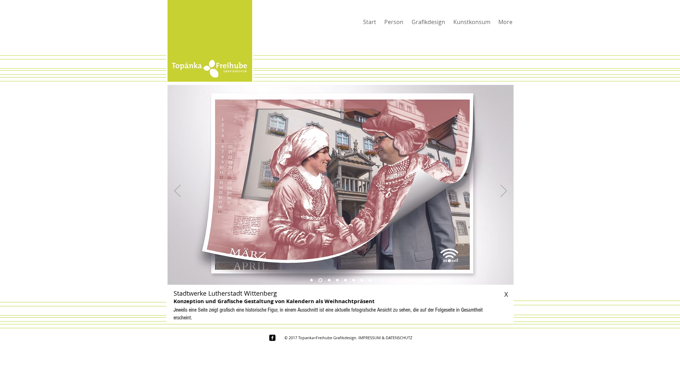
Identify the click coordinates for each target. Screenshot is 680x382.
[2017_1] (311, 280)
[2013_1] (362, 280)
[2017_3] (328, 280)
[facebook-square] (272, 338)
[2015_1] (345, 280)
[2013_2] (370, 280)
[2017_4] (337, 280)
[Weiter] (503, 191)
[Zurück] (177, 191)
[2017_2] (319, 280)
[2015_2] (353, 280)
